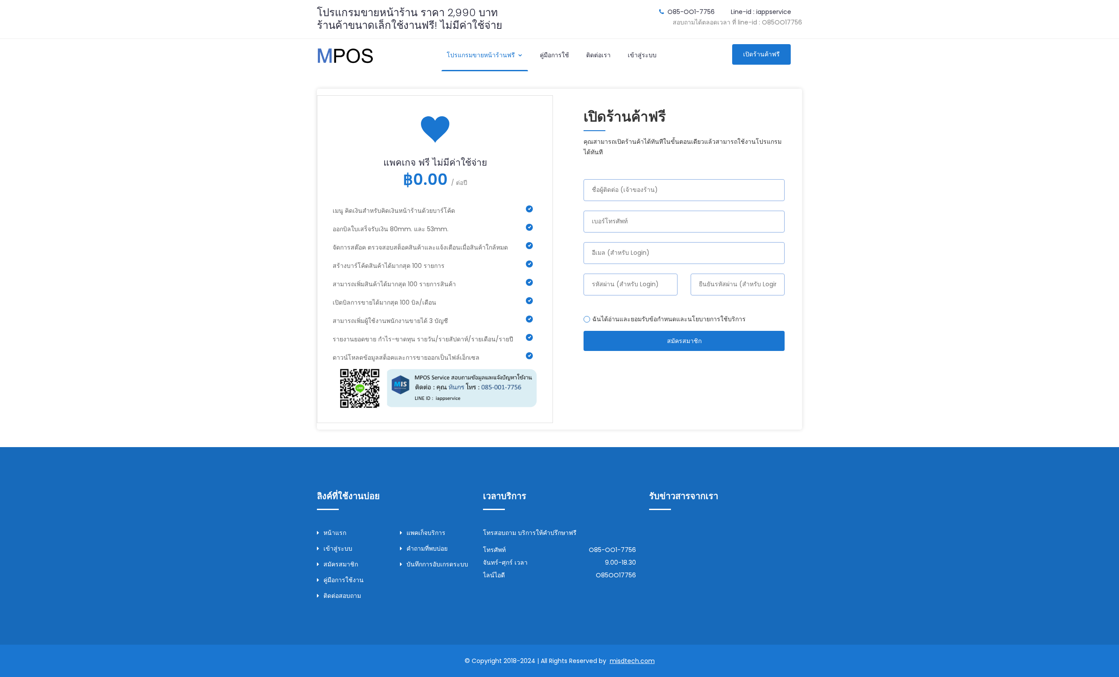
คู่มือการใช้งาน (343, 580)
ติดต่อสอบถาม (342, 595)
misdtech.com (632, 660)
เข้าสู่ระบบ (642, 55)
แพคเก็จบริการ (426, 532)
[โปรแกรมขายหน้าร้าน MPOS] (345, 54)
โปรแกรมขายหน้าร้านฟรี (482, 55)
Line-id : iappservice (761, 11)
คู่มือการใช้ (554, 55)
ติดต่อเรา (598, 55)
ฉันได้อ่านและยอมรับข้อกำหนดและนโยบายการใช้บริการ (669, 319)
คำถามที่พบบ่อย (427, 548)
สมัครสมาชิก (684, 341)
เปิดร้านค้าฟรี (761, 54)
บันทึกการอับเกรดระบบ (437, 564)
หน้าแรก (334, 532)
